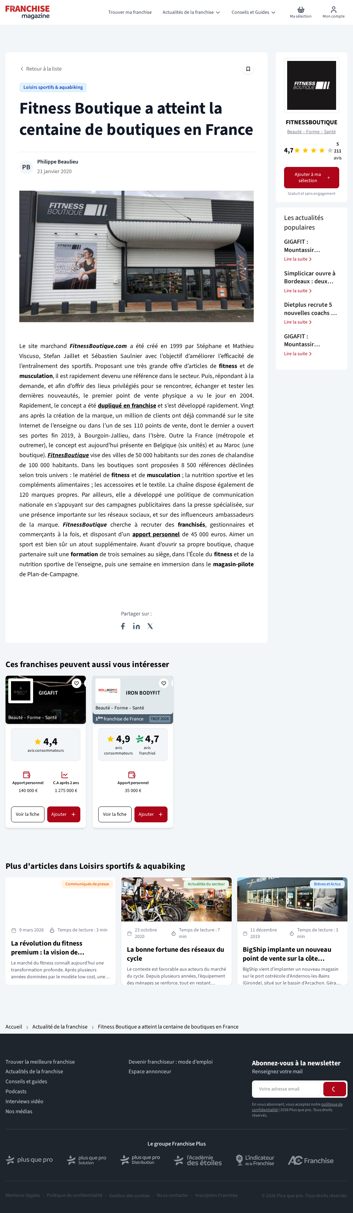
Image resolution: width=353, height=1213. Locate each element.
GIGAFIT (48, 693)
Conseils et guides (26, 1081)
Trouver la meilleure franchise (40, 1061)
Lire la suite (295, 259)
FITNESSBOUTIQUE (311, 122)
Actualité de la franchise (60, 1027)
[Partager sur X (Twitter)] (150, 626)
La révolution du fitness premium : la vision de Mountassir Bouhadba (46, 952)
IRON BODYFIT (143, 693)
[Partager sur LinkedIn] (136, 626)
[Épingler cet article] (248, 68)
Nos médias (19, 1111)
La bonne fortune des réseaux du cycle (175, 954)
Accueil (14, 1027)
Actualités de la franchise (34, 1071)
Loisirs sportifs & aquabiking (53, 87)
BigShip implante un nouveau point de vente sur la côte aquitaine (287, 958)
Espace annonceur (150, 1071)
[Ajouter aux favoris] (76, 683)
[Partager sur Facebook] (122, 626)
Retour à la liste (44, 69)
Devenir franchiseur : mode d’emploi (171, 1061)
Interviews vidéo (24, 1101)
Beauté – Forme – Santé (311, 131)
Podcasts (16, 1091)
